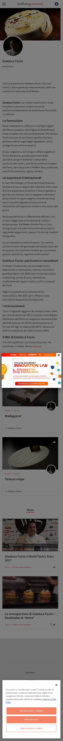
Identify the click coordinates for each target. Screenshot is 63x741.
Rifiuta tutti (31, 719)
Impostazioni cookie (31, 728)
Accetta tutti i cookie (31, 710)
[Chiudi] (56, 685)
